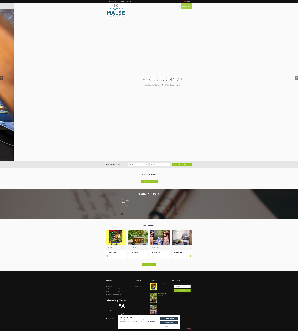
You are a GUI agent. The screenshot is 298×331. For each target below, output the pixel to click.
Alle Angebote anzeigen (149, 181)
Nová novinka (111, 252)
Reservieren (182, 164)
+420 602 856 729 (114, 1)
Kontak (178, 6)
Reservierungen (186, 6)
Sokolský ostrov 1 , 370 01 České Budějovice (119, 288)
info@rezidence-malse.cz (125, 1)
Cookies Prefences (169, 326)
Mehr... (116, 256)
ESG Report (177, 296)
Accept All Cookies (169, 318)
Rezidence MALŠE (111, 308)
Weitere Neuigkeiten (149, 264)
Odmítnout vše (169, 322)
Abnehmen (182, 290)
